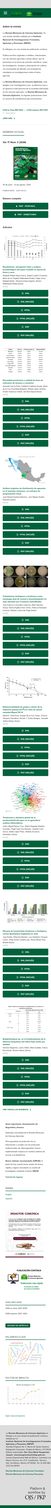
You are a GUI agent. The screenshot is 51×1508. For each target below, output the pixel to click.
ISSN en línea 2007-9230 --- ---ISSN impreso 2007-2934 (25, 110)
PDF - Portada (19, 206)
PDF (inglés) (27, 335)
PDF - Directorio (19, 214)
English (8, 1194)
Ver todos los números (15, 1109)
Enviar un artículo (17, 1325)
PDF (26, 327)
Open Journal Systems (15, 1416)
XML (26, 293)
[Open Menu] (5, 13)
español (8, 1198)
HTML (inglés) (27, 318)
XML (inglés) (27, 301)
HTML (27, 310)
